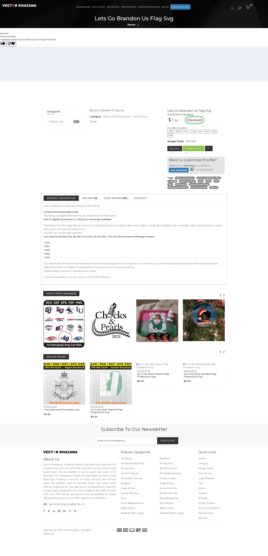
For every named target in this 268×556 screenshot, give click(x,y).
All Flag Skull (166, 463)
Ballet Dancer (128, 508)
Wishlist (71, 404)
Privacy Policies (206, 503)
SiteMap (202, 498)
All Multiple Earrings (170, 473)
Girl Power (126, 458)
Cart (200, 483)
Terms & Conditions (208, 508)
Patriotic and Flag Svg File (117, 116)
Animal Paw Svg (129, 493)
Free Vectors (128, 7)
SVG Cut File (98, 7)
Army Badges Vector (132, 503)
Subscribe (167, 440)
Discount (140, 198)
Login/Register (206, 478)
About (201, 488)
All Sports (126, 483)
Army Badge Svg (169, 498)
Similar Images (56, 356)
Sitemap (203, 518)
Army (124, 498)
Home (131, 24)
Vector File (113, 7)
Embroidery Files (180, 7)
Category (203, 463)
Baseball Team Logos (132, 513)
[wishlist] (209, 148)
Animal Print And (169, 493)
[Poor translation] (11, 44)
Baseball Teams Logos (172, 513)
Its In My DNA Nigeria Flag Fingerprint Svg (107, 411)
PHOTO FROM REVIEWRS (61, 293)
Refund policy (206, 513)
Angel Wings (167, 483)
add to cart (195, 148)
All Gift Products (168, 468)
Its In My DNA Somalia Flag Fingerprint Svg (200, 375)
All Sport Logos (168, 478)
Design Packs (83, 7)
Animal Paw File (168, 488)
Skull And (165, 458)
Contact (202, 493)
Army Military (167, 503)
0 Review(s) (187, 114)
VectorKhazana (71, 530)
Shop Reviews (115, 198)
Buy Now (175, 148)
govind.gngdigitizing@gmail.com (67, 504)
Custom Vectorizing (149, 7)
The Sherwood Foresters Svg (61, 409)
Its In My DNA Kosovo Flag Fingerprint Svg (153, 375)
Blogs (165, 7)
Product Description (61, 198)
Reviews (90, 198)
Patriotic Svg (140, 116)
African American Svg (132, 463)
